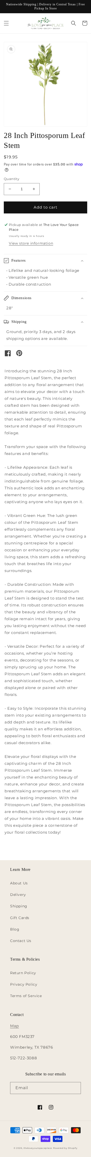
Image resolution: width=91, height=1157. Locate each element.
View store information (31, 243)
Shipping (18, 906)
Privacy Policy (23, 984)
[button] (6, 23)
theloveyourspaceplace (38, 1148)
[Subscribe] (75, 1088)
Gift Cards (19, 918)
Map (14, 1025)
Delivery (18, 894)
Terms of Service (26, 996)
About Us (19, 883)
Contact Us (20, 940)
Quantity (11, 179)
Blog (14, 929)
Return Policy (23, 973)
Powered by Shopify (65, 1148)
